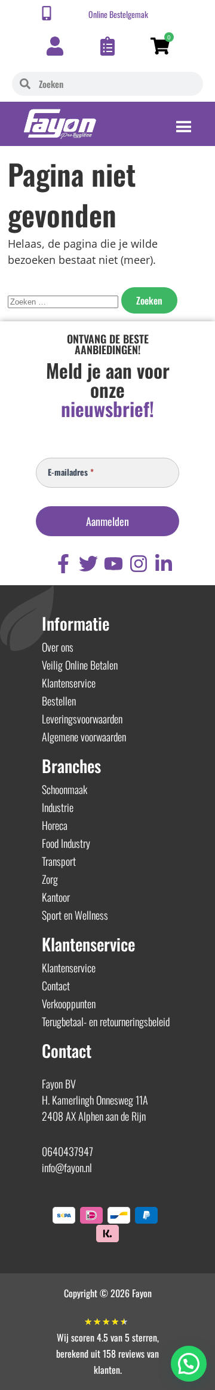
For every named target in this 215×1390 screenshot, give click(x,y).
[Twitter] (88, 563)
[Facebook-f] (63, 563)
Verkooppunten (69, 1003)
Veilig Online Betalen (80, 665)
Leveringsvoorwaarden (82, 718)
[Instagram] (138, 563)
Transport (59, 861)
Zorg (50, 879)
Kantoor (56, 897)
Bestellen (59, 700)
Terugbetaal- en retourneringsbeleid (106, 1021)
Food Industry (66, 843)
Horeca (54, 825)
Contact (56, 985)
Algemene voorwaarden (84, 736)
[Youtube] (113, 563)
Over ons (57, 647)
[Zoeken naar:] (64, 300)
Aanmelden (107, 521)
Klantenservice (69, 683)
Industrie (57, 807)
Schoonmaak (64, 789)
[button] (189, 1364)
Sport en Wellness (75, 915)
